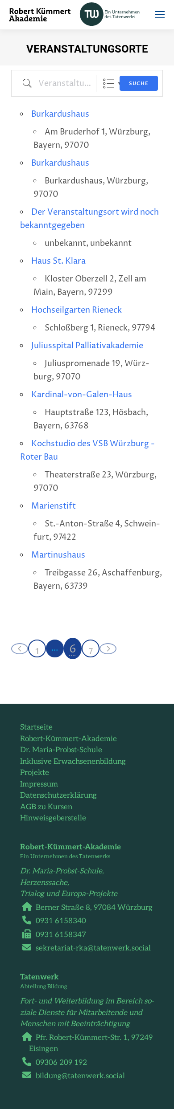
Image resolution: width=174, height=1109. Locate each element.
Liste (108, 83)
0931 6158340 (61, 921)
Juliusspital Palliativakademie (87, 345)
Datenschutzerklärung (58, 795)
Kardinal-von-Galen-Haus (81, 394)
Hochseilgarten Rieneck (76, 310)
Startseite (36, 727)
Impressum (39, 784)
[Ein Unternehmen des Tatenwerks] (114, 15)
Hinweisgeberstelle (53, 818)
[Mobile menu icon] (159, 14)
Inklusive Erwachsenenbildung (73, 761)
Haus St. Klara (58, 261)
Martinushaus (58, 555)
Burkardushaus (60, 114)
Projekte (34, 772)
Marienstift (53, 506)
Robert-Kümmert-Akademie (68, 738)
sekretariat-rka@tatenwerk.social (93, 948)
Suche (139, 83)
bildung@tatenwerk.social (80, 1076)
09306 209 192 (61, 1062)
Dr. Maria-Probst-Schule (61, 750)
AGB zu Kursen (46, 807)
